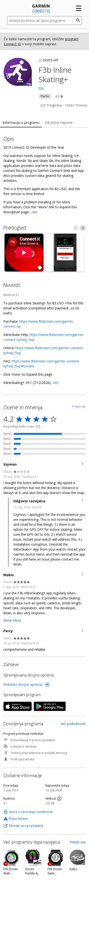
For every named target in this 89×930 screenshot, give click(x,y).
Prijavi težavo (18, 818)
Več (34, 212)
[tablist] (44, 122)
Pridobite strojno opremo (22, 684)
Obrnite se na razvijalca (26, 825)
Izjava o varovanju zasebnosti (30, 812)
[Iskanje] (79, 20)
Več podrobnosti (73, 723)
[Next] (83, 228)
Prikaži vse (78, 842)
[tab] (21, 122)
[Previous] (76, 228)
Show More (12, 620)
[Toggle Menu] (82, 464)
